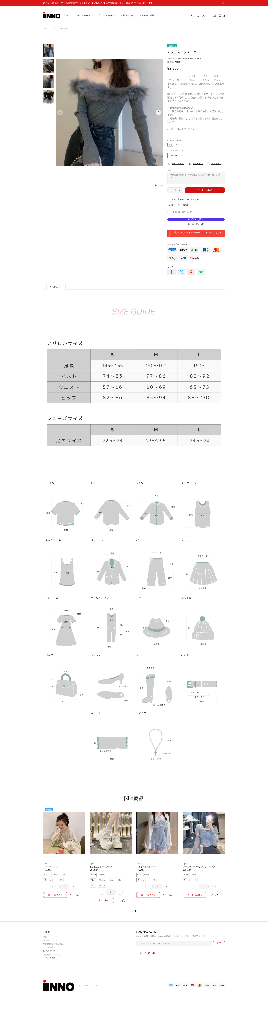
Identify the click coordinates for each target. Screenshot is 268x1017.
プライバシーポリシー (53, 940)
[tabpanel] (64, 855)
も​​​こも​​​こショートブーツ (194, 867)
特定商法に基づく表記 (53, 944)
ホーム (45, 28)
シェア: (170, 267)
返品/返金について (51, 954)
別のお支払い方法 (196, 224)
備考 (169, 170)
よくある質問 (49, 958)
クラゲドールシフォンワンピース (105, 867)
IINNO (51, 15)
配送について (49, 951)
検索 (45, 937)
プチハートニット (144, 867)
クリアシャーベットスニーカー (57, 867)
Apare (177, 62)
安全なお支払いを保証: (177, 244)
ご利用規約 (48, 947)
